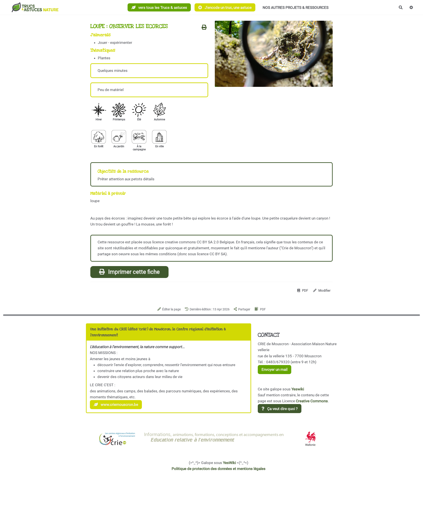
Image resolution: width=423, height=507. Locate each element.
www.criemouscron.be (119, 404)
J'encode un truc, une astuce (228, 7)
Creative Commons (312, 401)
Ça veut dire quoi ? (282, 408)
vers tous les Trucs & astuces (162, 7)
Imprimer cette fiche (133, 271)
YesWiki (229, 462)
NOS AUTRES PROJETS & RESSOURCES (295, 7)
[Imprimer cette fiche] (204, 27)
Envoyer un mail (275, 369)
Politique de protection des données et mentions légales (218, 468)
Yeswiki (297, 389)
